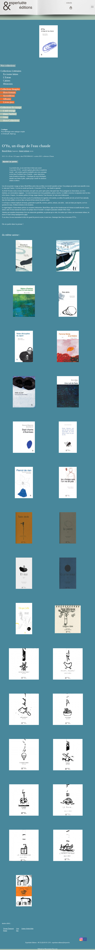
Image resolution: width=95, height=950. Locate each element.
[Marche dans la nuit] (67, 270)
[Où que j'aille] (24, 633)
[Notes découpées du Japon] (24, 361)
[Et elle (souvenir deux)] (24, 588)
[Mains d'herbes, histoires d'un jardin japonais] (24, 316)
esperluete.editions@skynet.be (61, 942)
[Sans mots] (24, 542)
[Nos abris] (68, 316)
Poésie (5, 931)
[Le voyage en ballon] (24, 769)
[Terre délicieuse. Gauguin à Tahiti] (67, 633)
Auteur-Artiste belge (27, 928)
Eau (17, 931)
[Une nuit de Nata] (68, 406)
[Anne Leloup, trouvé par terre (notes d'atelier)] (24, 406)
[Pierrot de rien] (24, 497)
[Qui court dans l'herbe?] (24, 678)
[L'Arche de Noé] (24, 905)
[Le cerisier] (24, 814)
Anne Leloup (24, 151)
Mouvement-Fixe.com (50, 949)
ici (15, 134)
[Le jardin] (67, 542)
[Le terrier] (68, 769)
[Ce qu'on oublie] (67, 588)
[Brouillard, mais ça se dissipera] (24, 270)
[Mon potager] (68, 724)
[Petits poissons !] (24, 724)
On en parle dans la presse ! (13, 224)
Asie (17, 928)
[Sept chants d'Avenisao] (24, 452)
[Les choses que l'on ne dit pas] (68, 497)
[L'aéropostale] (68, 860)
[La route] (68, 814)
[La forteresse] (24, 860)
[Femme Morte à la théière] (68, 361)
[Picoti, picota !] (68, 678)
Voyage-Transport (8, 928)
